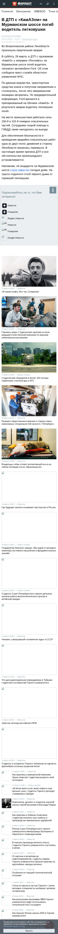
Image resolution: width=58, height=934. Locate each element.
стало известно (19, 170)
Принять (29, 931)
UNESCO (39, 11)
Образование (23, 11)
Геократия (7, 11)
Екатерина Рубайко (11, 36)
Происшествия (29, 39)
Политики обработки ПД (14, 926)
